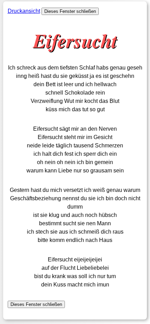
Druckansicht (24, 11)
